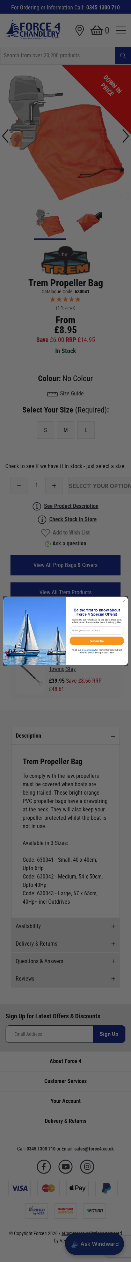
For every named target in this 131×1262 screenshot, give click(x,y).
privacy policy (88, 649)
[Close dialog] (124, 600)
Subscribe (97, 641)
